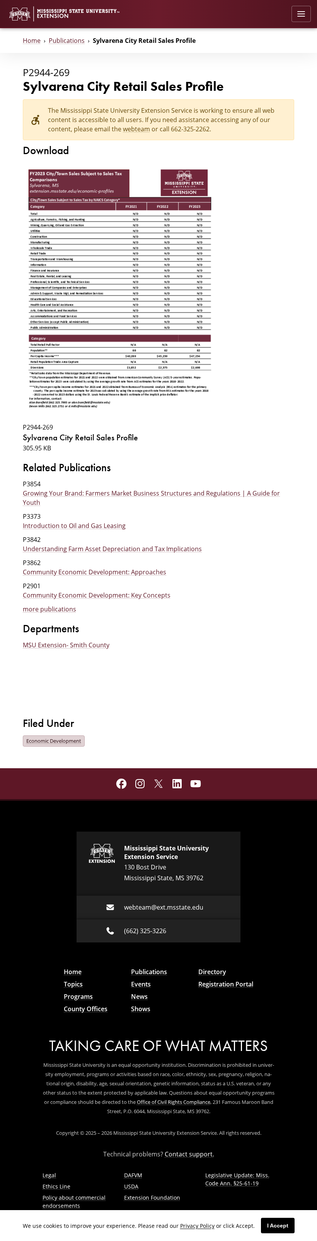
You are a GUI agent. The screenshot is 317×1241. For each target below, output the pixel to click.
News (139, 996)
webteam (136, 129)
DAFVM (133, 1175)
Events (141, 984)
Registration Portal (225, 984)
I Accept (277, 1225)
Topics (73, 984)
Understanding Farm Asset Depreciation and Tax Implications (112, 549)
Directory (212, 972)
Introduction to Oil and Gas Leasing (74, 525)
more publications (49, 609)
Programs (78, 996)
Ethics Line (56, 1186)
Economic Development (53, 741)
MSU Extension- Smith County (66, 645)
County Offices (85, 1009)
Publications (67, 40)
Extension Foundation (152, 1197)
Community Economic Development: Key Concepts (96, 595)
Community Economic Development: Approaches (94, 572)
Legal (49, 1175)
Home (32, 40)
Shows (140, 1009)
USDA (131, 1186)
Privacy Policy (197, 1225)
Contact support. (189, 1154)
